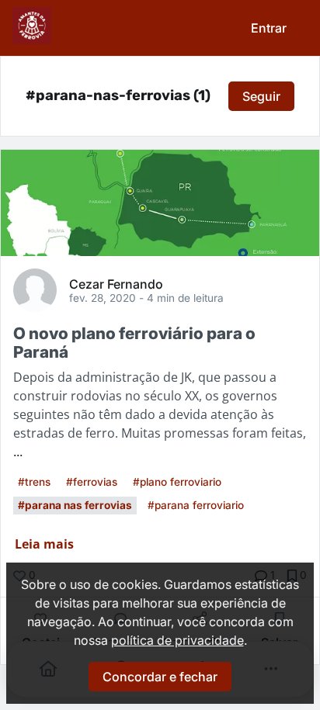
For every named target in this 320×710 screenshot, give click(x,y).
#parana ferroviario (196, 505)
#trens (34, 482)
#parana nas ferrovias (75, 505)
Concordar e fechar (160, 676)
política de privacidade (177, 640)
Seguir (261, 96)
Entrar (269, 28)
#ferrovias (91, 482)
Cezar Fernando (116, 283)
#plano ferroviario (177, 482)
